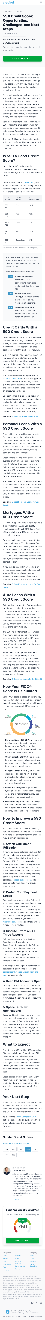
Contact (32, 1258)
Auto (4, 1267)
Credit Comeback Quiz (25, 1117)
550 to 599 (19, 11)
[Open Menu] (40, 2)
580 (6, 1149)
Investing (18, 1255)
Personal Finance (18, 1262)
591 (34, 1149)
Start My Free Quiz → (22, 58)
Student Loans (20, 1266)
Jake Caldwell (18, 1170)
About (32, 1255)
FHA (5, 523)
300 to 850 (29, 182)
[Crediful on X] (36, 1303)
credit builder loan (22, 880)
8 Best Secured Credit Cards (25, 416)
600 (13, 1155)
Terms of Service (8, 1316)
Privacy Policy (21, 1316)
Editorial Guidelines (33, 1265)
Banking (5, 1258)
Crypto (17, 1269)
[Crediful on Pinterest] (41, 1303)
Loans (17, 1258)
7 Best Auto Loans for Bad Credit (27, 679)
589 (20, 1149)
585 (13, 1149)
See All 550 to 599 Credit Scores (17, 1143)
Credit (5, 1255)
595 (6, 1155)
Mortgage (6, 1270)
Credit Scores (8, 11)
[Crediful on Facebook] (32, 1303)
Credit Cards (7, 1264)
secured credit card (12, 378)
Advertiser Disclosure (35, 1316)
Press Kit (33, 1261)
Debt (4, 1261)
